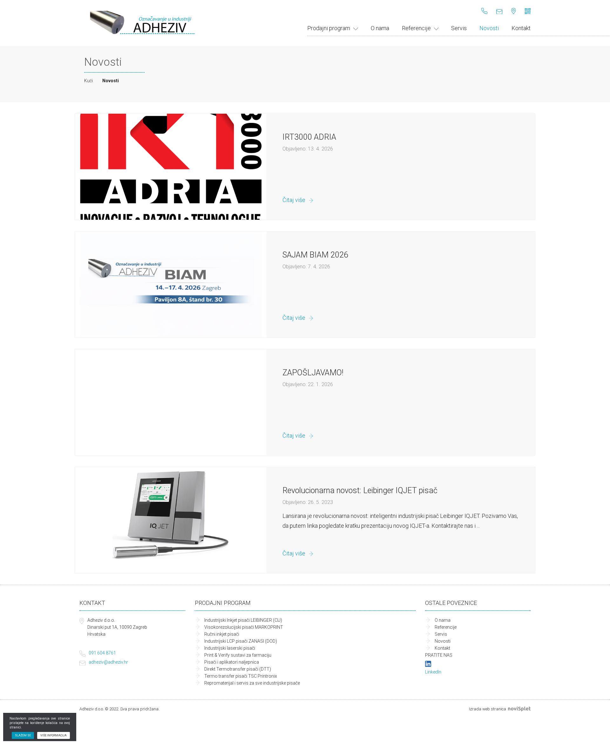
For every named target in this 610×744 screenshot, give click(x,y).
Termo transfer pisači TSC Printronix (240, 676)
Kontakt (521, 28)
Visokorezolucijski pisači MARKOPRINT (243, 627)
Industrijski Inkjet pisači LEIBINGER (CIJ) (243, 620)
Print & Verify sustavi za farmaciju (237, 655)
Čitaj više (293, 200)
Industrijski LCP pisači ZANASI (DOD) (240, 641)
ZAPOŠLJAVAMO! (312, 372)
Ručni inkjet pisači (221, 634)
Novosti (489, 28)
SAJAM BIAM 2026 (315, 254)
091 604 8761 (102, 652)
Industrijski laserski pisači (229, 648)
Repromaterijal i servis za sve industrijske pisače (252, 683)
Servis (459, 28)
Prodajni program (328, 28)
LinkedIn (433, 671)
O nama (380, 28)
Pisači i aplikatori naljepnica (231, 662)
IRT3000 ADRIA (309, 137)
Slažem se (23, 735)
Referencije (416, 28)
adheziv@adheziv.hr (108, 662)
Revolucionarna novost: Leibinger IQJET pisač (359, 490)
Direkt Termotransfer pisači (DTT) (237, 669)
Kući (88, 80)
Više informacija (53, 735)
